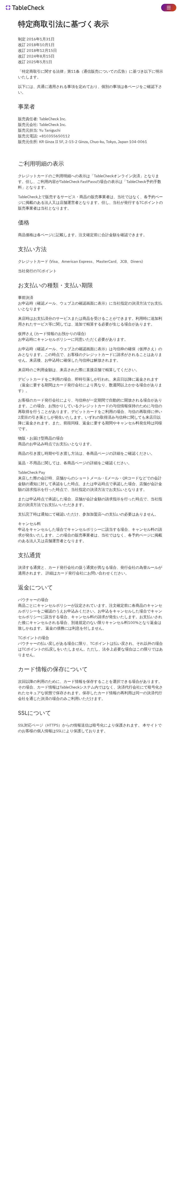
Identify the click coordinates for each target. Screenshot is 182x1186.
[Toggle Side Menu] (169, 7)
